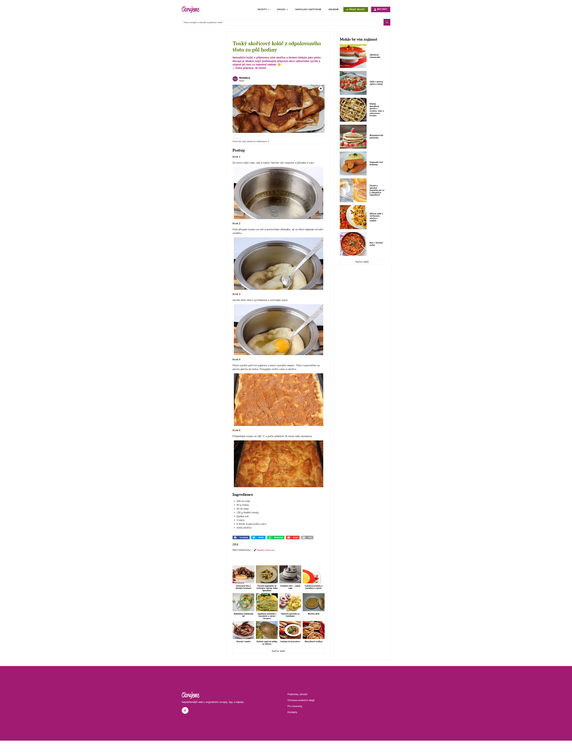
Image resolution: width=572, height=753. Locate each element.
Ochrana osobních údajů (301, 700)
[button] (241, 537)
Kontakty (292, 712)
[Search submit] (387, 22)
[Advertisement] (202, 76)
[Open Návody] (287, 9)
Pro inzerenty (294, 706)
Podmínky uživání (297, 694)
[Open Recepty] (269, 9)
